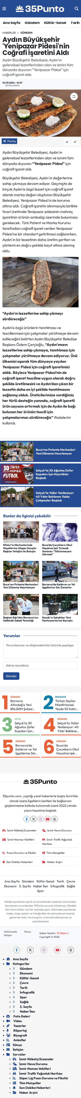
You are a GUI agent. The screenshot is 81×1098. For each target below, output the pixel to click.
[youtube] (57, 950)
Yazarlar (19, 1026)
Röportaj (20, 1030)
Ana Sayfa (11, 22)
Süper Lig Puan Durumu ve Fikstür (43, 1078)
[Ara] (77, 9)
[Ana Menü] (4, 9)
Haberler (9, 32)
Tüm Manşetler (56, 853)
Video (17, 1021)
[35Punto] (40, 9)
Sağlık (71, 886)
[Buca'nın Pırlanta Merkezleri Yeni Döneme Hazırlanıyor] (21, 571)
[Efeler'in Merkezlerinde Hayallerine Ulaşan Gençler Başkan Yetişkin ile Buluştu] (21, 532)
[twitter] (30, 950)
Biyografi (20, 1035)
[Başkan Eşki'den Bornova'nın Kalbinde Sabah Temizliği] (21, 604)
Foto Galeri (21, 1016)
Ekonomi (60, 696)
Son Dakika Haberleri (19, 862)
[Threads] (54, 819)
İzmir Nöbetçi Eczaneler (21, 830)
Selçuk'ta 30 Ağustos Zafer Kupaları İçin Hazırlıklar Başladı (25, 727)
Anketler (19, 1040)
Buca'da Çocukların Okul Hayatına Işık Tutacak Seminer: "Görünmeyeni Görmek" (57, 549)
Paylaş (11, 141)
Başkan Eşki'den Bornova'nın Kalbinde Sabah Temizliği (20, 619)
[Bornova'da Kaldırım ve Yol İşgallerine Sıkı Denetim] (60, 571)
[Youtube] (47, 819)
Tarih (75, 22)
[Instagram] (40, 819)
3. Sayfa (25, 886)
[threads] (70, 950)
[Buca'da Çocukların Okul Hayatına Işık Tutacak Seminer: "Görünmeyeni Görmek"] (60, 532)
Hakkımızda (10, 931)
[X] (34, 819)
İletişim (8, 935)
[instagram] (43, 950)
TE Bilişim (62, 933)
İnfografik (57, 886)
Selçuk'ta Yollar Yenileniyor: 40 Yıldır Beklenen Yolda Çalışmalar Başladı (68, 727)
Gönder (11, 676)
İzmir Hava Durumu (59, 830)
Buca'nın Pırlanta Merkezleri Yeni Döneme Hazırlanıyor (20, 586)
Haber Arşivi (54, 862)
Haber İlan (40, 886)
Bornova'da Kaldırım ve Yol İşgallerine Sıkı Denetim (58, 586)
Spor (18, 719)
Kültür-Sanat (55, 22)
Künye (27, 931)
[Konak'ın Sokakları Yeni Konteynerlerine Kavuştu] (60, 604)
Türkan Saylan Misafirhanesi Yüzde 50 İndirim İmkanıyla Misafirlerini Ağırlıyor (67, 705)
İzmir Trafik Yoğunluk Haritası (57, 841)
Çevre (70, 881)
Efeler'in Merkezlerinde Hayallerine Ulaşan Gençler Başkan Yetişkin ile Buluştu (20, 548)
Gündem (32, 22)
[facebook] (16, 950)
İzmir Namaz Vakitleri (21, 839)
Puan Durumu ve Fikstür (21, 853)
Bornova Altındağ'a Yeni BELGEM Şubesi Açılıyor (21, 705)
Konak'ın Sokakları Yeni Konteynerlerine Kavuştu (57, 619)
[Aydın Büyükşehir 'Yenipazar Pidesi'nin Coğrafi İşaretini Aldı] (40, 113)
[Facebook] (27, 819)
